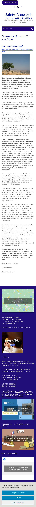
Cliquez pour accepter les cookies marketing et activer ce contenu (18, 301)
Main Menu (9, 29)
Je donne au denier (10, 3)
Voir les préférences (18, 503)
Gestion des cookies (9, 386)
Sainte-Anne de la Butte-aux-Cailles (18, 16)
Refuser (18, 498)
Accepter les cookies (18, 493)
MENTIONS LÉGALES (9, 384)
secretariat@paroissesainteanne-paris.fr (16, 328)
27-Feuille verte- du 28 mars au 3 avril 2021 (17, 51)
